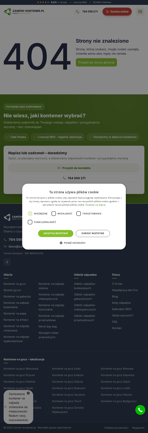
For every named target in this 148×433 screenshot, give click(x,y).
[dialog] (74, 216)
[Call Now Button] (140, 410)
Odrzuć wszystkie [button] (92, 233)
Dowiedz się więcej (95, 204)
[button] (73, 243)
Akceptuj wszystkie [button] (55, 233)
